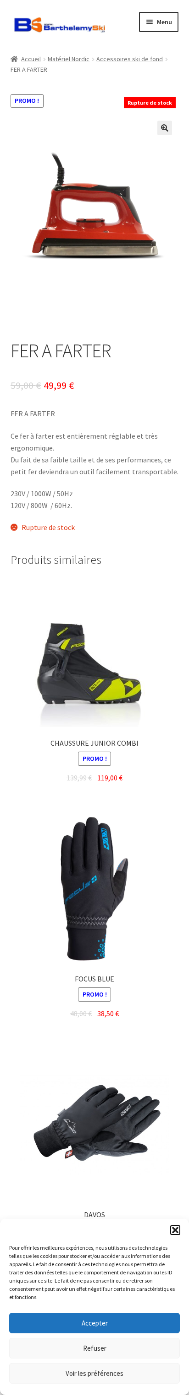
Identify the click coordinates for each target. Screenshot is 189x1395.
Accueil (31, 59)
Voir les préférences (94, 1373)
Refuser (94, 1348)
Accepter (95, 1323)
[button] (175, 1230)
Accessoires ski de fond (129, 59)
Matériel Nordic (68, 59)
